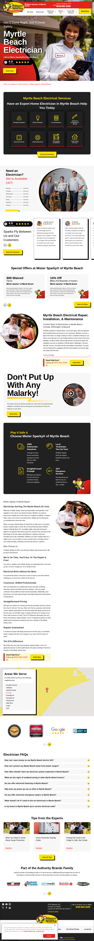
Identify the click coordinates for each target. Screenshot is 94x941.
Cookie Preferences (29, 931)
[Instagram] (10, 904)
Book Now (85, 11)
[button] (70, 394)
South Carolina (23, 84)
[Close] (55, 925)
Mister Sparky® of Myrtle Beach (40, 84)
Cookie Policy (40, 931)
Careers (58, 929)
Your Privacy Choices (68, 937)
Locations (12, 84)
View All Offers (82, 304)
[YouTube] (6, 904)
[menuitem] (30, 12)
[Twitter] (3, 908)
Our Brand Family (72, 929)
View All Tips (47, 857)
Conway (9, 693)
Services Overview (47, 154)
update (54, 5)
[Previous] (5, 245)
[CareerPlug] (3, 904)
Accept (49, 936)
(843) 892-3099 (63, 6)
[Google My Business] (10, 908)
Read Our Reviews (13, 252)
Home (5, 84)
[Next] (9, 245)
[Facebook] (6, 908)
